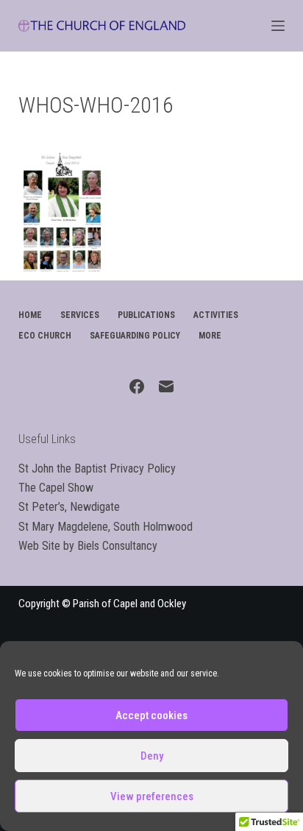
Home (30, 315)
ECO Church (44, 335)
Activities (215, 315)
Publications (146, 315)
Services (79, 315)
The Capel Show (55, 488)
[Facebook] (136, 386)
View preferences (151, 796)
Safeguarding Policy (135, 335)
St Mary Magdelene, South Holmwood (105, 527)
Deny (151, 756)
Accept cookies (151, 715)
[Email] (166, 386)
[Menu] (278, 25)
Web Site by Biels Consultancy (87, 546)
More (210, 335)
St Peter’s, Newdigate (69, 507)
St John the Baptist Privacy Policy (97, 468)
